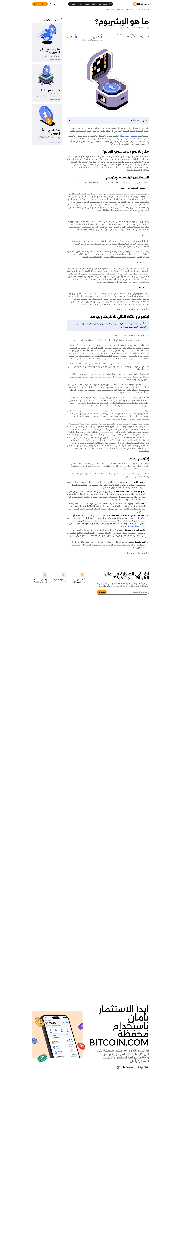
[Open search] (50, 4)
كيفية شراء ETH (49, 90)
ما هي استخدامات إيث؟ (131, 553)
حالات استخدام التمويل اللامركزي (116, 488)
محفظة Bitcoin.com (128, 136)
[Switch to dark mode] (54, 4)
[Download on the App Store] (142, 1067)
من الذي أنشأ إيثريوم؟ (51, 131)
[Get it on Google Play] (128, 1067)
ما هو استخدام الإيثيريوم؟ (50, 50)
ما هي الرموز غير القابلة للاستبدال (126, 500)
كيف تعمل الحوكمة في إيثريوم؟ (127, 309)
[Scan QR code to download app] (118, 1067)
